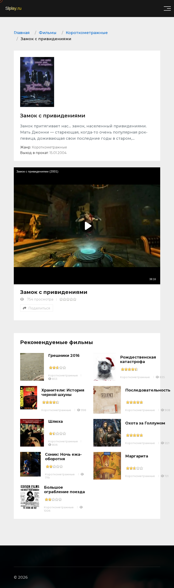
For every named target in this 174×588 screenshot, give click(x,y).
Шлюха (55, 421)
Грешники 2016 (64, 355)
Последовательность (147, 390)
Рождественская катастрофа (138, 359)
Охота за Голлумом (145, 423)
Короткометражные (63, 375)
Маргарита (136, 456)
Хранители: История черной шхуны (62, 392)
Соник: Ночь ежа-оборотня (63, 456)
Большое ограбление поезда (64, 489)
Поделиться (39, 308)
